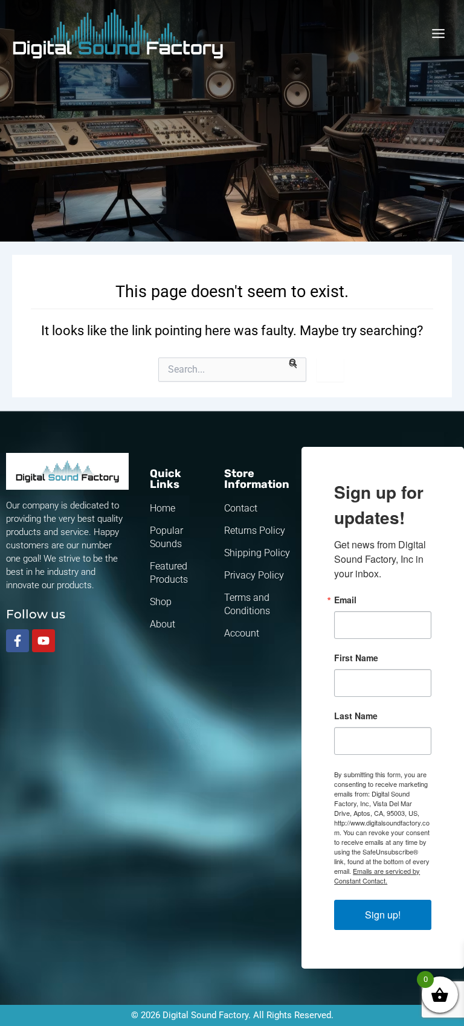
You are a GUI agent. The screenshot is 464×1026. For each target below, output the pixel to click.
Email (345, 599)
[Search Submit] (293, 362)
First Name (356, 657)
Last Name (356, 715)
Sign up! (383, 915)
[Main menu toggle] (438, 33)
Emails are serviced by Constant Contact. (377, 875)
